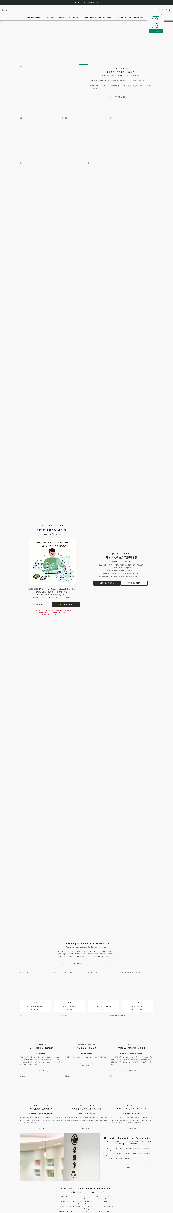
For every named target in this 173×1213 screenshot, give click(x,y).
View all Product (86, 964)
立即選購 (112, 2)
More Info (41, 1070)
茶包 (35, 1002)
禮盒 (69, 1002)
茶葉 (103, 1002)
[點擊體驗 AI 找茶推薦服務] (52, 561)
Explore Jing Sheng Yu (127, 1167)
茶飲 (137, 1002)
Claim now (155, 31)
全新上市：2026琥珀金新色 (120, 97)
